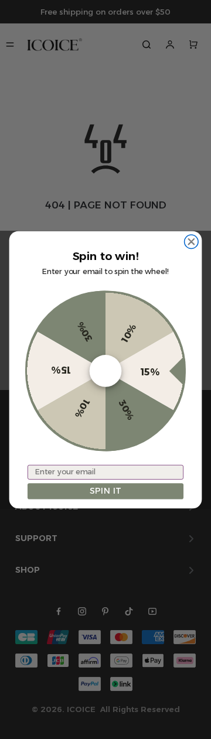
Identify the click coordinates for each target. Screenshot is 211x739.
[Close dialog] (191, 241)
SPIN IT (105, 491)
